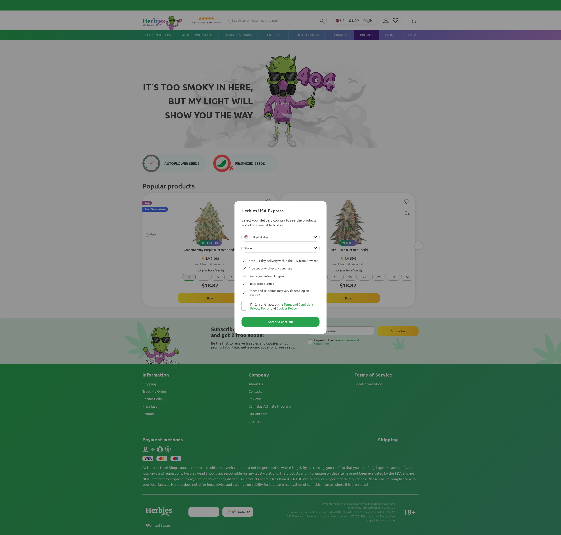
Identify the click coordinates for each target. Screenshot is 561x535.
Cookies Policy (287, 308)
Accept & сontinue (281, 322)
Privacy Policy (260, 308)
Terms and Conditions (299, 304)
